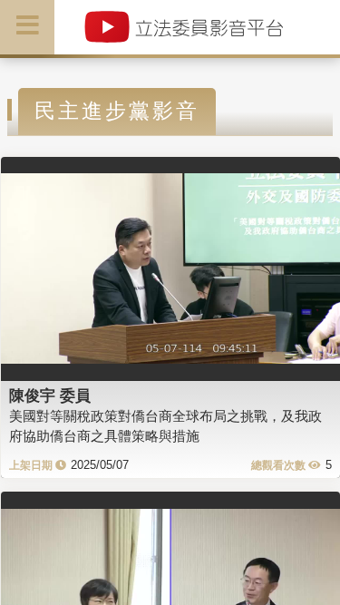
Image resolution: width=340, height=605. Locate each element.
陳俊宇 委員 (50, 395)
